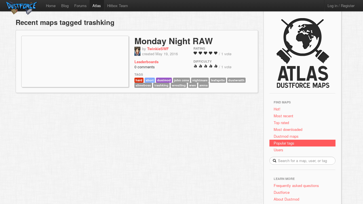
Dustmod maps (286, 136)
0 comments (144, 66)
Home (51, 5)
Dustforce (282, 192)
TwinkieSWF (158, 48)
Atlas (96, 5)
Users (278, 149)
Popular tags (284, 143)
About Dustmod (286, 199)
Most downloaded (288, 129)
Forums (80, 5)
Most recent (283, 115)
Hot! (277, 109)
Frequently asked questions (296, 185)
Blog (65, 5)
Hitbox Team (117, 5)
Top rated (281, 122)
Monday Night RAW (173, 41)
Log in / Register (341, 5)
